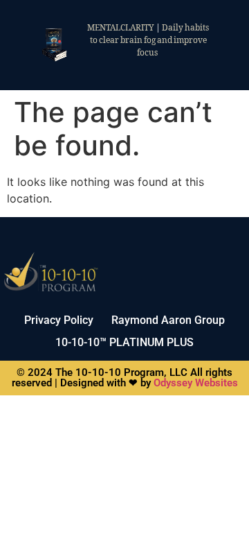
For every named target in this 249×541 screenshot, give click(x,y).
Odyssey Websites (196, 383)
